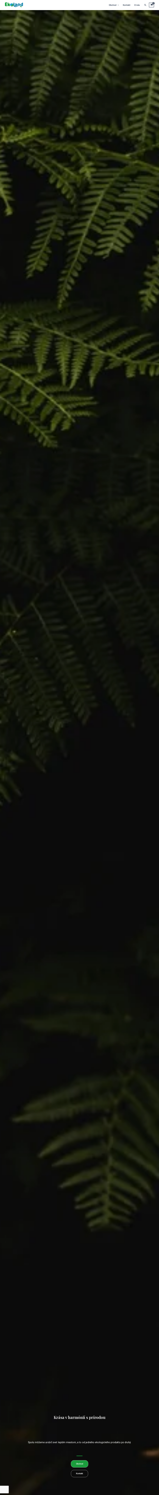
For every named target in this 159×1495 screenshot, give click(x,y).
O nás (137, 5)
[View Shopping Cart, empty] (151, 5)
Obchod (112, 5)
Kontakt (126, 5)
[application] (117, 5)
